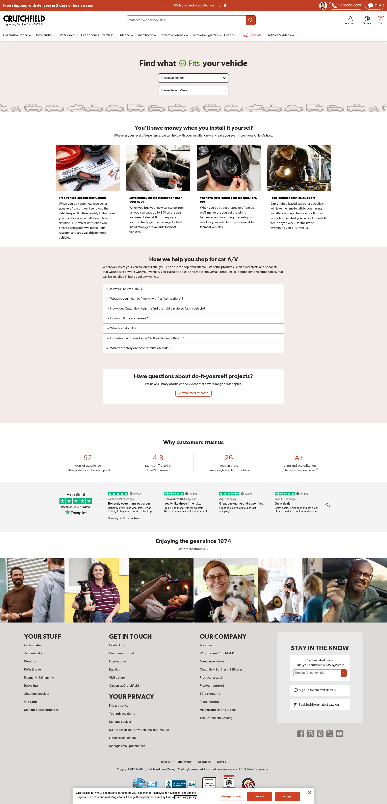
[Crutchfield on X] (330, 733)
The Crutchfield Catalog (216, 718)
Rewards (30, 661)
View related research (193, 393)
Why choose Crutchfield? (217, 653)
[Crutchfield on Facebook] (301, 733)
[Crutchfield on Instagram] (310, 733)
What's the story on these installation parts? (140, 348)
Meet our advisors (212, 661)
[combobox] (191, 20)
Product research (211, 677)
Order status (32, 645)
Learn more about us (192, 549)
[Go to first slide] (219, 5)
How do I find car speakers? (129, 318)
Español (114, 669)
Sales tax (166, 761)
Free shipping (48, 5)
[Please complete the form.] (344, 673)
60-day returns (193, 5)
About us (206, 645)
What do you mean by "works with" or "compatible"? (146, 298)
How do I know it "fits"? (126, 289)
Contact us (116, 645)
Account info (33, 653)
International (118, 661)
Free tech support (212, 685)
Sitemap (221, 761)
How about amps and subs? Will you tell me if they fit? (147, 338)
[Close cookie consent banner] (309, 792)
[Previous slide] (168, 5)
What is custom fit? (123, 328)
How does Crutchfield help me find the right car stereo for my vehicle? (157, 308)
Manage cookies (120, 722)
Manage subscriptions (40, 710)
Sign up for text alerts (316, 690)
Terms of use (183, 761)
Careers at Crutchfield (124, 685)
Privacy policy (118, 705)
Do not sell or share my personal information (139, 730)
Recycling (31, 685)
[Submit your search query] (251, 20)
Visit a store (117, 677)
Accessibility (204, 761)
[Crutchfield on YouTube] (339, 733)
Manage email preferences (127, 746)
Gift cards (30, 702)
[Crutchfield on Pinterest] (320, 733)
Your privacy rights (122, 713)
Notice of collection (122, 738)
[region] (193, 590)
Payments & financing (39, 677)
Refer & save (32, 669)
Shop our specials (36, 694)
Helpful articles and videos (218, 710)
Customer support (121, 653)
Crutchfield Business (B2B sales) (221, 669)
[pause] (225, 6)
